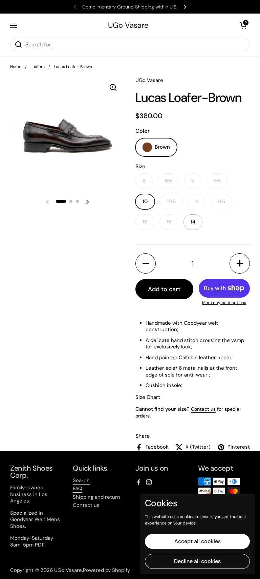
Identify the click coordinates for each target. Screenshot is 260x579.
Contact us (203, 409)
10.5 (171, 201)
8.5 (168, 180)
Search (81, 480)
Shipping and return (96, 497)
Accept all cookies (197, 541)
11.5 (221, 201)
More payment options (224, 302)
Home (15, 66)
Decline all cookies (197, 561)
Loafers (37, 66)
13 (169, 221)
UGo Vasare (128, 25)
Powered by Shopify (106, 570)
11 (196, 201)
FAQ (77, 488)
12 (145, 221)
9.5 (217, 180)
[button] (243, 25)
